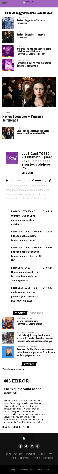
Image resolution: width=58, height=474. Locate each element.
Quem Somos (24, 458)
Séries (8, 454)
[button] (29, 218)
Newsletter (48, 458)
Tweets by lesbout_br (13, 369)
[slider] (19, 180)
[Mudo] (33, 180)
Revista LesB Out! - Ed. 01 (15, 427)
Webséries (18, 454)
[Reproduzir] (7, 180)
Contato (36, 458)
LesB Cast (27, 172)
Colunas (42, 454)
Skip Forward (50, 180)
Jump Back (45, 180)
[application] (29, 181)
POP (50, 454)
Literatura (30, 454)
